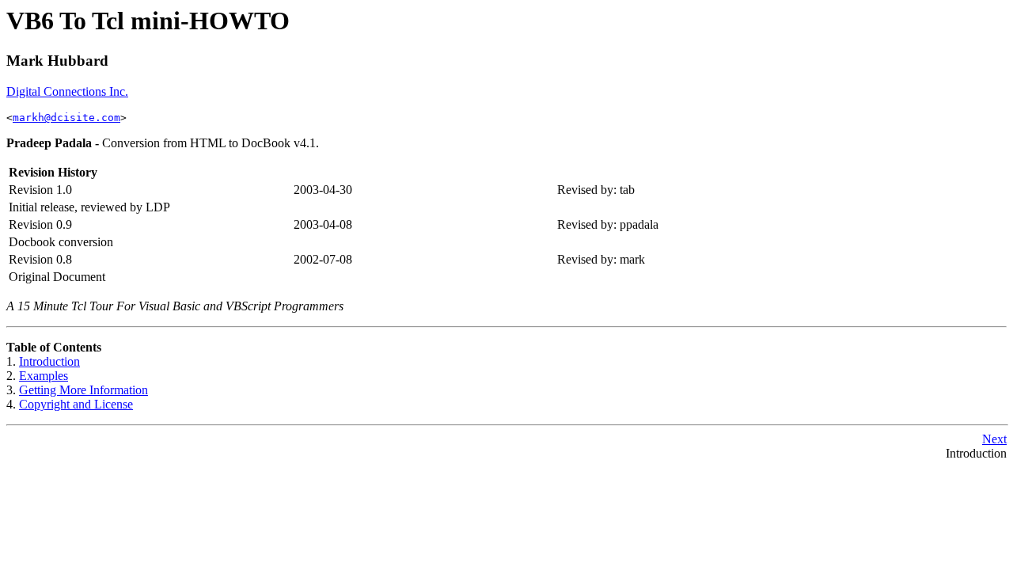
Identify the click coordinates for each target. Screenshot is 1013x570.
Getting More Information (83, 390)
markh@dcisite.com (66, 118)
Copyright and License (76, 404)
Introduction (49, 361)
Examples (43, 375)
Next (994, 439)
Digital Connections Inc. (67, 91)
